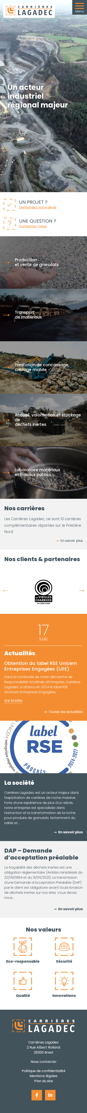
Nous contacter (44, 1061)
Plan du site (43, 1081)
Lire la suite (13, 700)
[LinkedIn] (50, 1095)
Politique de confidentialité (43, 1070)
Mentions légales (43, 1076)
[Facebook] (36, 1095)
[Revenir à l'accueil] (29, 10)
